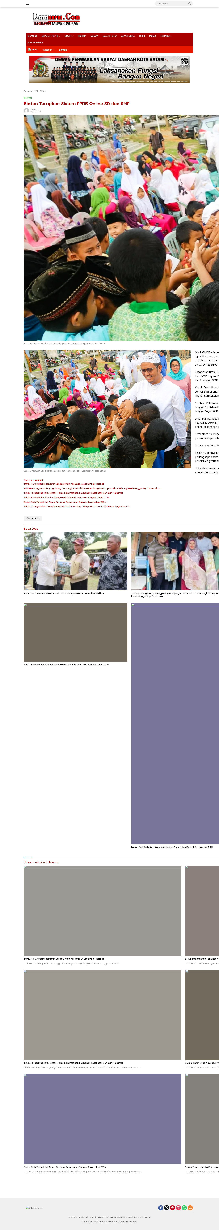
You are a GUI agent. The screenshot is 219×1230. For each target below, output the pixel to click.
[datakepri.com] (60, 19)
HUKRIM (82, 36)
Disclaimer (146, 1217)
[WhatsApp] (184, 1208)
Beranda (32, 36)
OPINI (142, 36)
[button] (189, 3)
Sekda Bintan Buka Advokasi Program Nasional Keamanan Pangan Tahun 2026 (66, 664)
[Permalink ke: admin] (26, 110)
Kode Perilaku (35, 42)
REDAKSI (165, 36)
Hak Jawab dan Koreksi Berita (108, 1217)
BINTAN (28, 97)
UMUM (68, 36)
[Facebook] (160, 1208)
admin (33, 109)
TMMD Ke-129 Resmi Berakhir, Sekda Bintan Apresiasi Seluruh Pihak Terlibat (64, 593)
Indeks (152, 36)
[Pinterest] (172, 1208)
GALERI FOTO (110, 36)
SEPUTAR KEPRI (50, 36)
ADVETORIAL (128, 36)
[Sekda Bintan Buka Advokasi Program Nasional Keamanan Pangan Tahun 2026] (75, 632)
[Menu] (28, 3)
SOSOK (94, 36)
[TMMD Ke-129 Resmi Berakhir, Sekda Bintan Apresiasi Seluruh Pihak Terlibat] (75, 561)
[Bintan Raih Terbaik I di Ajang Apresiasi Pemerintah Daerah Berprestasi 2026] (102, 1119)
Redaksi (132, 1217)
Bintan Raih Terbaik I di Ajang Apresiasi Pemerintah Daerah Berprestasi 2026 (65, 1167)
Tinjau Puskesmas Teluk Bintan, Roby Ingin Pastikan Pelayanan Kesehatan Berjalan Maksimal (73, 1062)
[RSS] (190, 1208)
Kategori (47, 49)
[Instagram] (178, 1208)
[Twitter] (166, 1208)
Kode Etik (84, 1217)
